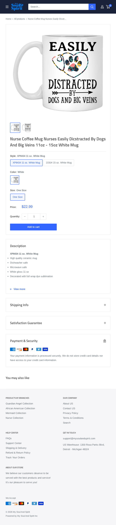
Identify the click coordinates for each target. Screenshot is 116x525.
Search (66, 422)
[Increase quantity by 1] (43, 217)
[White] (14, 179)
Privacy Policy (70, 413)
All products (19, 19)
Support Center (14, 443)
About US (68, 403)
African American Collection (20, 408)
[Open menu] (7, 7)
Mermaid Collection (16, 413)
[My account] (102, 6)
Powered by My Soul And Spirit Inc (22, 516)
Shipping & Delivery (16, 448)
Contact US (69, 408)
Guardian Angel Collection (19, 403)
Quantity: (15, 216)
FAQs (9, 438)
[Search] (92, 7)
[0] (108, 7)
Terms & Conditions (73, 418)
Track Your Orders (15, 457)
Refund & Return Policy (18, 452)
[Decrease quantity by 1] (25, 217)
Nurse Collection (14, 418)
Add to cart (33, 227)
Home (8, 19)
